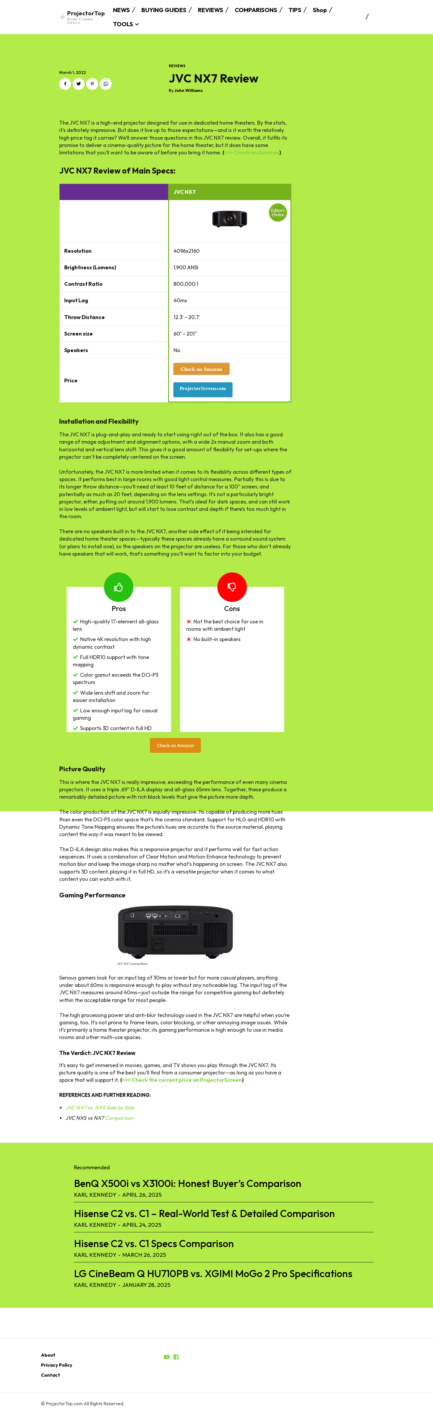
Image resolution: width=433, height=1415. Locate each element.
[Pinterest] (92, 84)
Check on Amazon (175, 745)
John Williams (188, 90)
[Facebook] (65, 84)
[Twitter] (79, 84)
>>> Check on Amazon (251, 152)
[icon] (166, 1357)
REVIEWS (177, 66)
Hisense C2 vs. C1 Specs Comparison (154, 1243)
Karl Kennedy (95, 1194)
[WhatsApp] (106, 84)
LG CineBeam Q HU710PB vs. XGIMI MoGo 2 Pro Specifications (213, 1273)
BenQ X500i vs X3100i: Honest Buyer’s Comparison (187, 1183)
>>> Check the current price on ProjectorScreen (182, 1079)
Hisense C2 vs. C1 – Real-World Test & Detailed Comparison (204, 1213)
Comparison (119, 1118)
